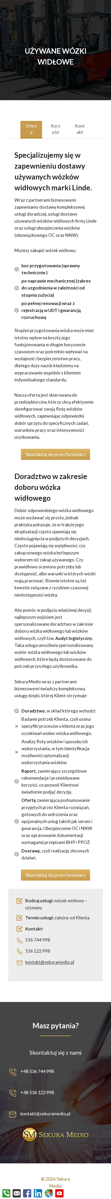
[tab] (31, 129)
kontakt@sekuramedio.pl (49, 962)
